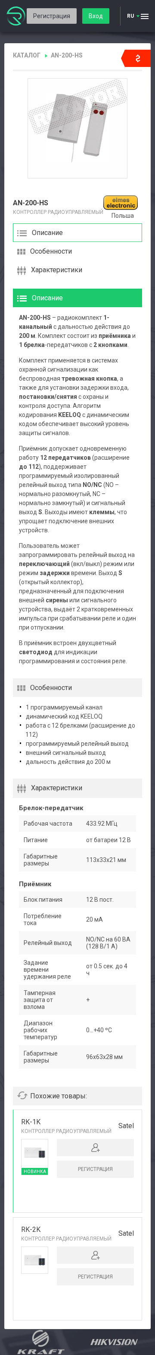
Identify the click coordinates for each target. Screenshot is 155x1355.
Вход (96, 16)
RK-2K (30, 1229)
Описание (47, 233)
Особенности (51, 251)
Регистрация (51, 16)
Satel (126, 1126)
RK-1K (30, 1122)
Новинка (35, 1171)
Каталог (26, 55)
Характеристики (56, 270)
